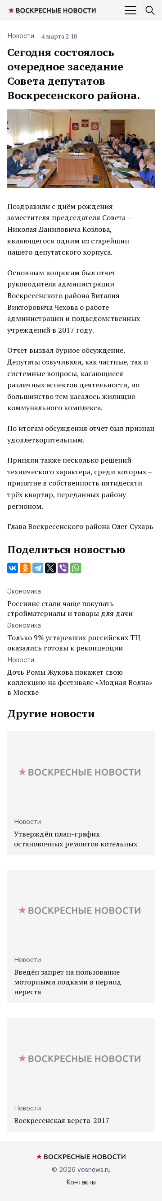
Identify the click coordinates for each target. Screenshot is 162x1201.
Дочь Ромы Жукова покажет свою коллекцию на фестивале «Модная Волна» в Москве (80, 682)
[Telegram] (37, 568)
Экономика (24, 592)
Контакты (81, 1182)
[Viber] (63, 568)
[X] (50, 568)
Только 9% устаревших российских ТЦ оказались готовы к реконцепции (73, 642)
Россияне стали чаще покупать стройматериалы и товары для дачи (70, 608)
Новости (20, 36)
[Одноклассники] (25, 568)
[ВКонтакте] (12, 568)
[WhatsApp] (75, 568)
